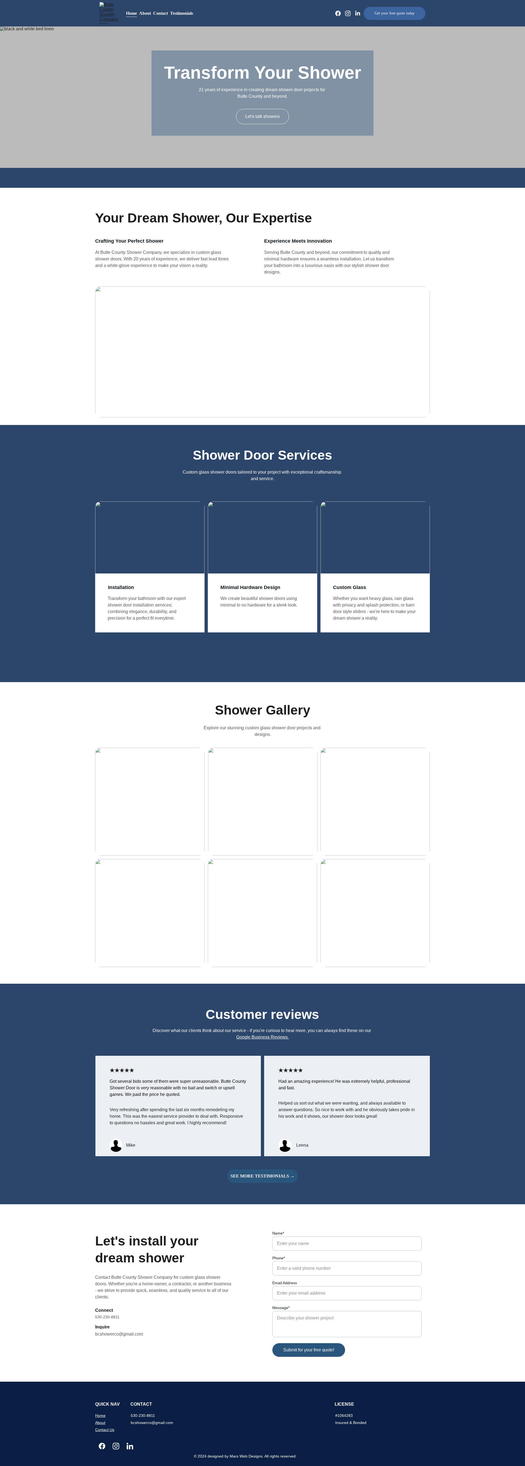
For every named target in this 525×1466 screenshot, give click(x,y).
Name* (278, 1233)
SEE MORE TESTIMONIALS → (262, 1176)
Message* (281, 1308)
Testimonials (181, 13)
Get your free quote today (395, 13)
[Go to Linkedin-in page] (357, 13)
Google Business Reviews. (262, 1037)
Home (131, 13)
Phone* (278, 1258)
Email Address (284, 1283)
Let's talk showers (262, 116)
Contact (160, 13)
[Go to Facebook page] (340, 13)
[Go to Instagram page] (350, 13)
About (145, 13)
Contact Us (104, 1430)
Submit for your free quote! (308, 1350)
